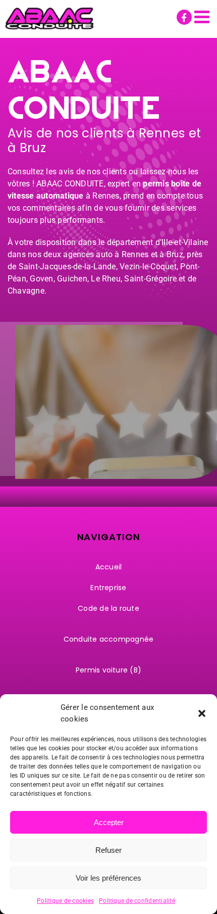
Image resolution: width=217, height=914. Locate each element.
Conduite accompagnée (109, 639)
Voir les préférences (108, 878)
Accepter (109, 822)
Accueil (108, 567)
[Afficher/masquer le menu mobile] (203, 16)
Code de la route (108, 608)
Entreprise (108, 588)
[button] (202, 713)
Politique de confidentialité (137, 900)
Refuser (108, 850)
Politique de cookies (65, 900)
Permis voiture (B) (108, 670)
